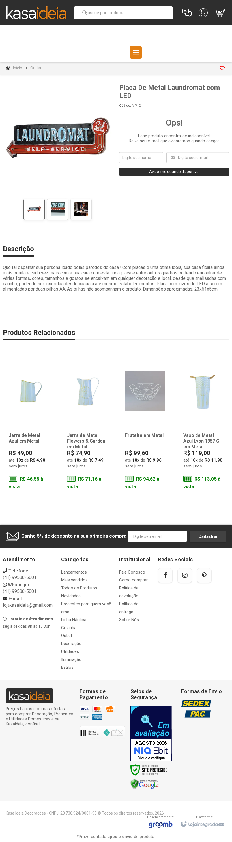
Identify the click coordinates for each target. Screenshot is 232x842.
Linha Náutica (73, 619)
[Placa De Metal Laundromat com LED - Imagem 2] (57, 209)
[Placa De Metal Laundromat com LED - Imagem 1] (34, 209)
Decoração (71, 643)
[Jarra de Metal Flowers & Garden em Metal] (87, 424)
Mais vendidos (74, 580)
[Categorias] (136, 52)
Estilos (67, 667)
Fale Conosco (132, 572)
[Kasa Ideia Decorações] (36, 12)
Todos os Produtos (79, 588)
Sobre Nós (129, 619)
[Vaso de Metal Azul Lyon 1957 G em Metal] (203, 424)
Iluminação (71, 659)
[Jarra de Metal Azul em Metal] (29, 424)
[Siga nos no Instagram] (184, 575)
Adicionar (36, 468)
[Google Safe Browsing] (144, 784)
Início (17, 68)
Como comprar (133, 580)
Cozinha (68, 627)
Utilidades (70, 651)
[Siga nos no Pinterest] (204, 575)
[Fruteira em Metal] (145, 424)
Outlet (35, 68)
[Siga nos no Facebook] (165, 575)
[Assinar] (208, 536)
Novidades (71, 595)
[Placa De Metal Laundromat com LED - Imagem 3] (81, 209)
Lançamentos (74, 572)
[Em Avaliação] (151, 733)
